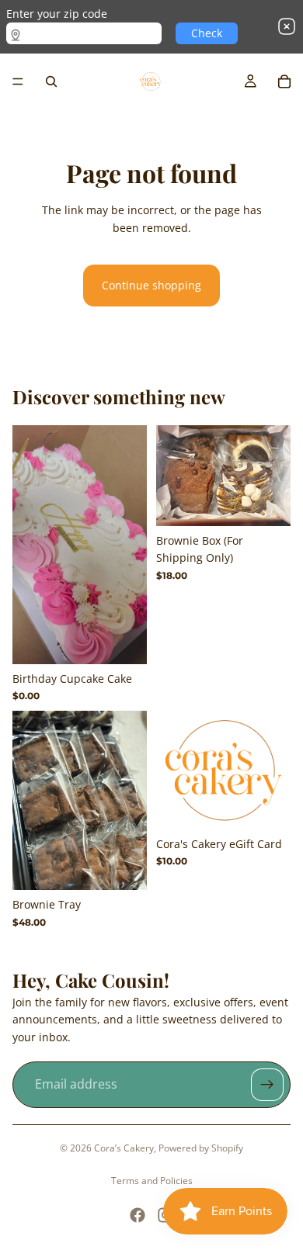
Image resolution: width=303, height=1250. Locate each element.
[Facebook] (137, 1215)
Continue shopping (151, 285)
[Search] (51, 81)
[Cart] (284, 81)
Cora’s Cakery (124, 1148)
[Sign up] (267, 1084)
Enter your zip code (56, 13)
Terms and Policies (152, 1180)
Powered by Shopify (200, 1148)
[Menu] (18, 81)
